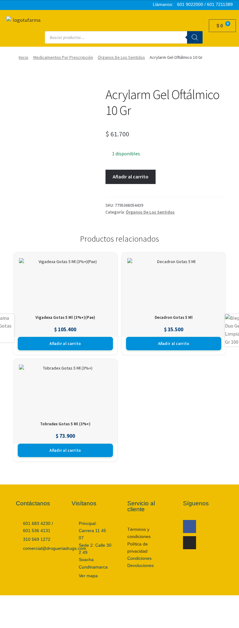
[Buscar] (195, 37)
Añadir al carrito (130, 176)
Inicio (23, 57)
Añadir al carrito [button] (65, 343)
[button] (124, 19)
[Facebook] (189, 526)
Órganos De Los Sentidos (121, 57)
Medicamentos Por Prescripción (63, 57)
